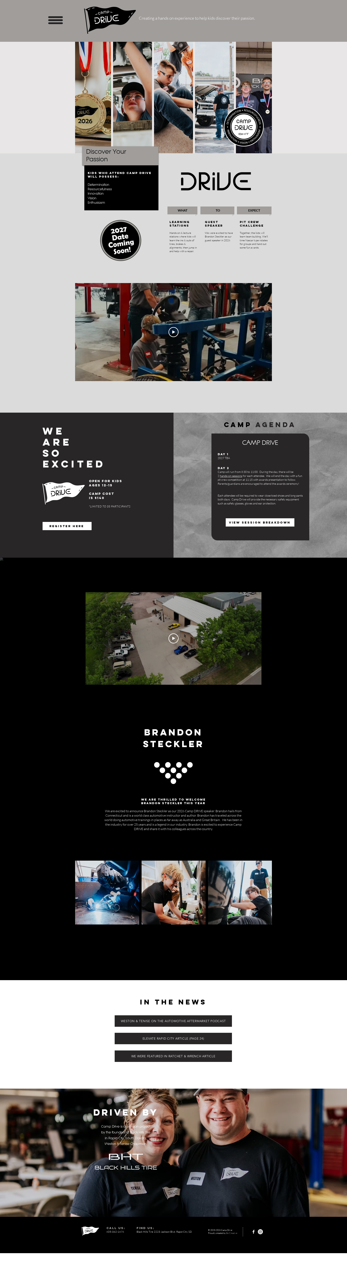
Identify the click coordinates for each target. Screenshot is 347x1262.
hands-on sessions (231, 476)
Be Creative (231, 1233)
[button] (55, 20)
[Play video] (173, 332)
